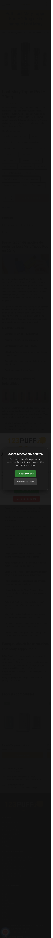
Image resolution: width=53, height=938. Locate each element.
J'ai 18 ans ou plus (25, 474)
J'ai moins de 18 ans (25, 481)
